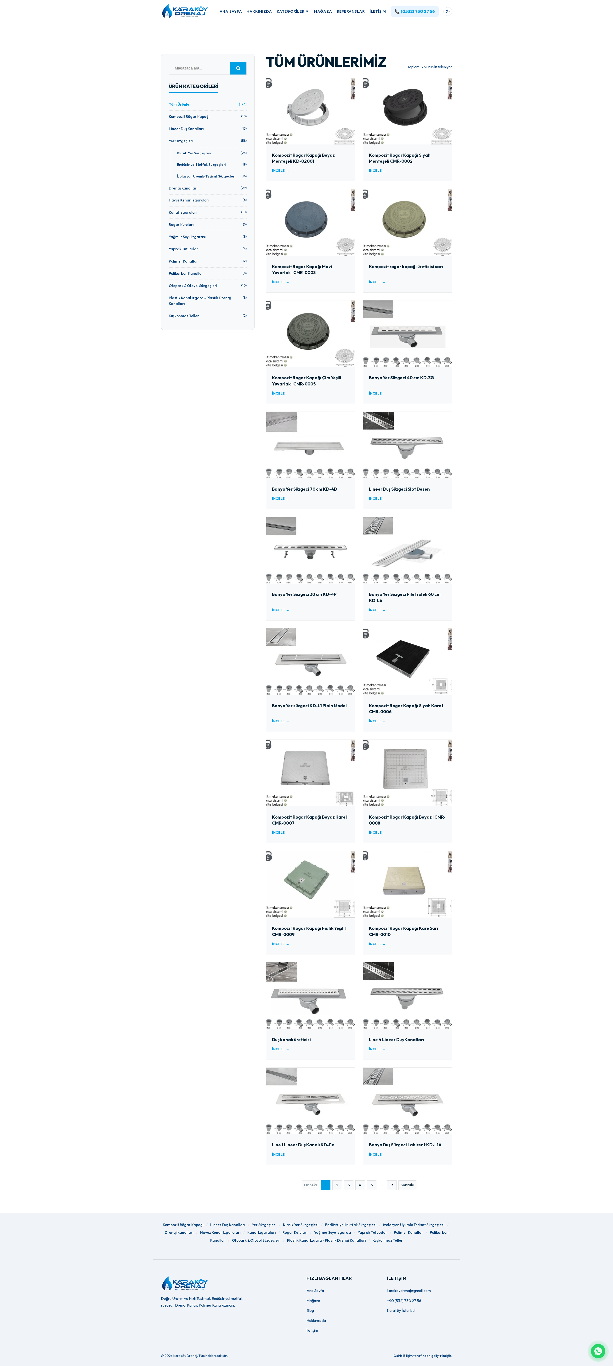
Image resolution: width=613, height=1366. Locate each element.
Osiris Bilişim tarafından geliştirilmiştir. (422, 1356)
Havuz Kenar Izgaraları (220, 1232)
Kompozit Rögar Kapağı (183, 1225)
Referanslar (351, 11)
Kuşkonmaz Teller (388, 1240)
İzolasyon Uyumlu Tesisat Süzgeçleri (413, 1225)
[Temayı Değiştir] (447, 11)
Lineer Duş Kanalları (227, 1225)
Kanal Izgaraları (261, 1232)
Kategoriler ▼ (293, 11)
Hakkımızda (259, 11)
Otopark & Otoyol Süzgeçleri (256, 1240)
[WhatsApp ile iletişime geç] (598, 1351)
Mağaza (323, 11)
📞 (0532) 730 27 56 (415, 11)
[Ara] (238, 68)
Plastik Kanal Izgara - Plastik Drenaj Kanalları (326, 1240)
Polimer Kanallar (408, 1232)
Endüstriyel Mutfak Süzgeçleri (350, 1225)
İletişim (378, 11)
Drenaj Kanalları (179, 1232)
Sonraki (407, 1184)
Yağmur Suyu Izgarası (332, 1232)
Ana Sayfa (231, 11)
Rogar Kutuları (295, 1232)
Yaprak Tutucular (372, 1232)
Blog (310, 1310)
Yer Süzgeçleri (264, 1225)
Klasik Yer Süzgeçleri (300, 1225)
